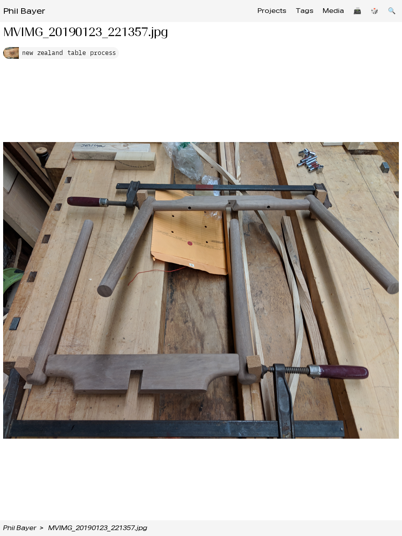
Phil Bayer (24, 11)
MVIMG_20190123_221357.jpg (97, 528)
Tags (304, 11)
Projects (272, 11)
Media (333, 11)
